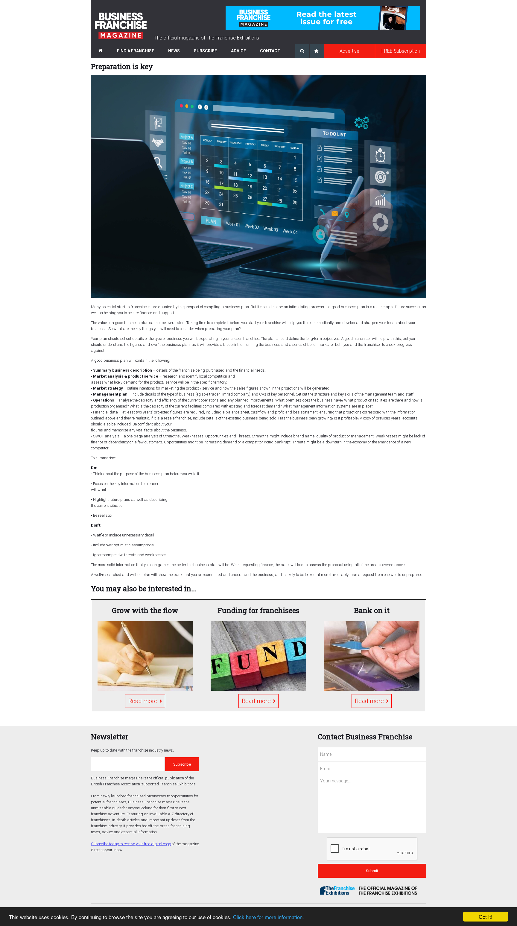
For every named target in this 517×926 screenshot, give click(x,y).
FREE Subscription (400, 51)
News (174, 50)
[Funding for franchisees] (259, 656)
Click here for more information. (268, 917)
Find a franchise (135, 50)
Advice (238, 50)
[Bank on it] (372, 656)
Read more (142, 701)
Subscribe (205, 50)
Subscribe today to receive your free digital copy (131, 844)
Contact (270, 50)
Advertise (349, 51)
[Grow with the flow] (145, 656)
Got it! (485, 916)
